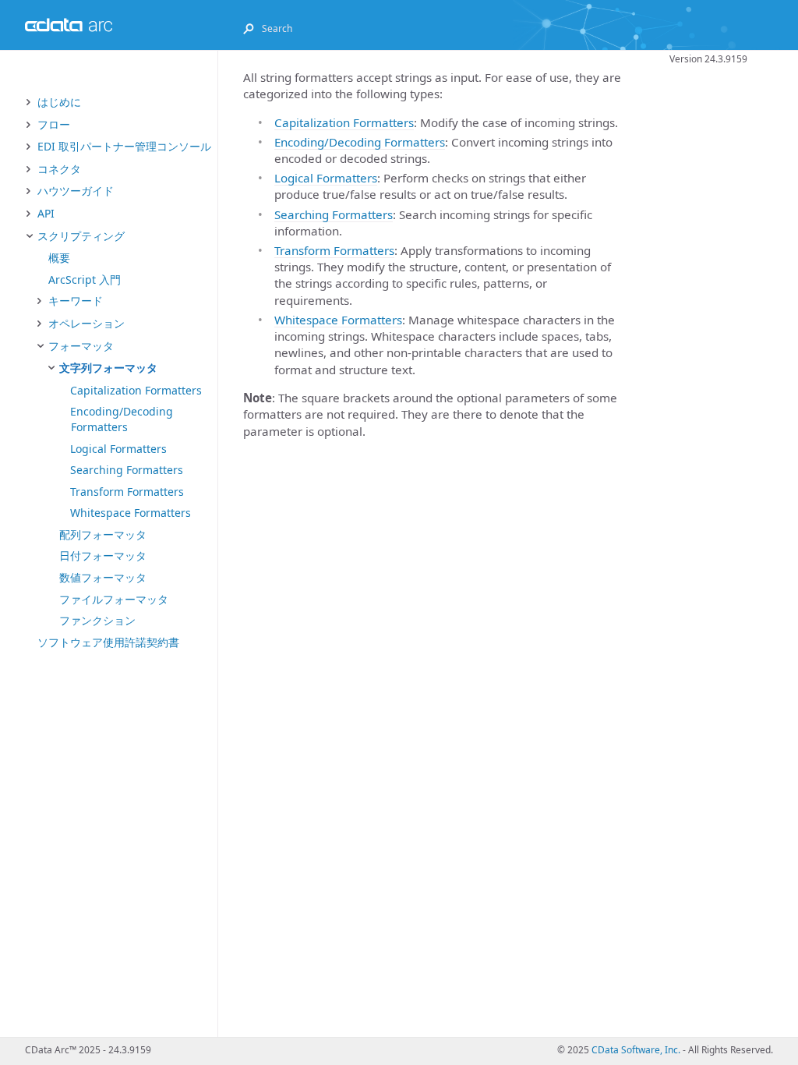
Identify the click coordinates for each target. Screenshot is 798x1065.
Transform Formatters (127, 491)
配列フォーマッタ (103, 534)
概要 (59, 257)
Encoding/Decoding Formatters (121, 419)
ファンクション (97, 620)
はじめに (59, 101)
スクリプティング (81, 235)
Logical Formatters (118, 448)
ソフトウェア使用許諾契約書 (108, 642)
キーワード (75, 300)
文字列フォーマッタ (108, 367)
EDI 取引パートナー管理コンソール (124, 146)
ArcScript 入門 (84, 279)
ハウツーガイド (75, 190)
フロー (53, 124)
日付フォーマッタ (103, 555)
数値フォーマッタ (103, 577)
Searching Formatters (126, 469)
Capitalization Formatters (136, 390)
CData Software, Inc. (635, 1049)
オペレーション (86, 323)
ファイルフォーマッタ (113, 599)
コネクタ (59, 168)
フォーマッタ (81, 345)
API (46, 213)
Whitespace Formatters (130, 512)
